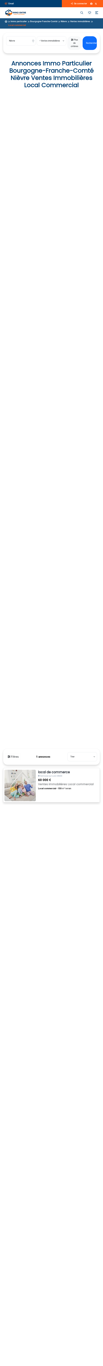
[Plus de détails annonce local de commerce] (20, 785)
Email (11, 3)
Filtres (14, 756)
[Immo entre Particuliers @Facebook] (91, 3)
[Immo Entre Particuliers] (15, 13)
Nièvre (64, 21)
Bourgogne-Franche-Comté (43, 21)
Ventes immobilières (80, 21)
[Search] (82, 12)
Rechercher (91, 43)
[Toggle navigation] (96, 12)
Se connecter (80, 3)
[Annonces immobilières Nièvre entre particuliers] (6, 21)
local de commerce (54, 772)
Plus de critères (74, 43)
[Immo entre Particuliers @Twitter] (96, 3)
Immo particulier (19, 21)
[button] (89, 12)
